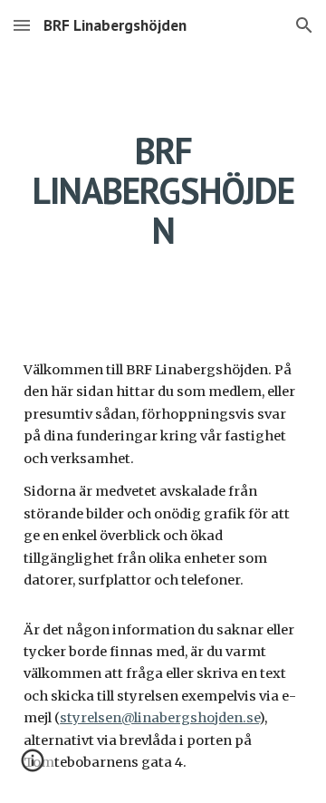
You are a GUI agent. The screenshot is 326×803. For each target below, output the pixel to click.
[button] (21, 25)
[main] (163, 190)
